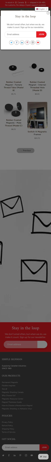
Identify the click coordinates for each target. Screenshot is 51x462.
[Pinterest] (27, 42)
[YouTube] (38, 42)
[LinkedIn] (22, 42)
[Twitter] (11, 42)
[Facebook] (16, 42)
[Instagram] (32, 42)
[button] (41, 9)
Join (41, 34)
